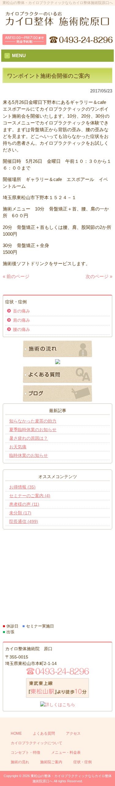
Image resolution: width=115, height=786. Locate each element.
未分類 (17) (20, 512)
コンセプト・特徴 (25, 752)
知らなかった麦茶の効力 (32, 421)
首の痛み (21, 311)
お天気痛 (17, 446)
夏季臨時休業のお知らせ (32, 429)
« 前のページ (16, 276)
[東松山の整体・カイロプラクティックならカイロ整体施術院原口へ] (58, 24)
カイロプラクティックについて (36, 743)
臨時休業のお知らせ (28, 455)
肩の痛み (21, 320)
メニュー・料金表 (66, 752)
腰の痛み (21, 329)
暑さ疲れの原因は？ (28, 438)
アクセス (73, 733)
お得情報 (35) (22, 487)
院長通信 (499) (23, 521)
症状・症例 (82, 762)
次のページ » (99, 276)
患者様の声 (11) (24, 504)
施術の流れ (20, 762)
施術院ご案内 (51, 762)
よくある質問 (44, 733)
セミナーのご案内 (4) (29, 495)
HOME (16, 733)
